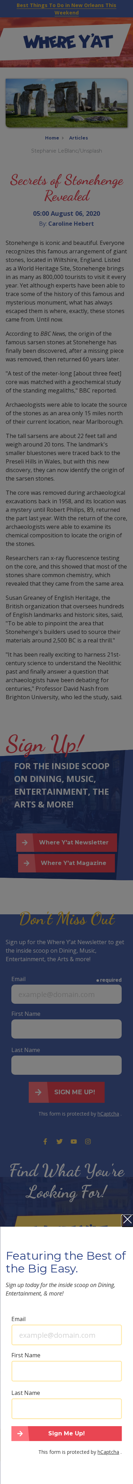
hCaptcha (108, 1452)
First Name (25, 1355)
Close (127, 1221)
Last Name (25, 1393)
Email (18, 1319)
